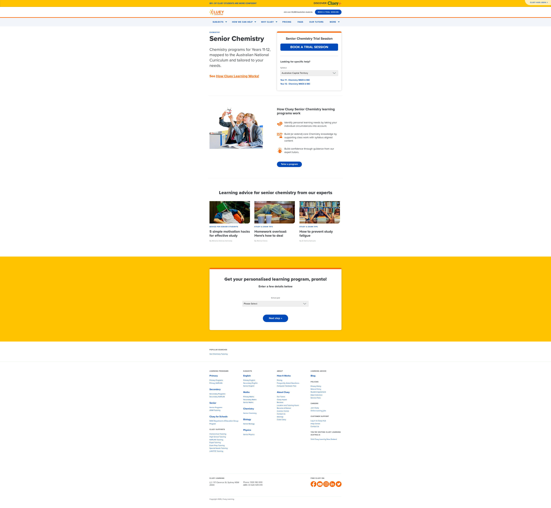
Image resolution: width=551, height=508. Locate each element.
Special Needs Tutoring (218, 448)
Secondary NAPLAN (217, 397)
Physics (247, 430)
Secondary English (250, 383)
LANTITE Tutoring (216, 451)
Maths (246, 392)
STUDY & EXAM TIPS (263, 226)
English (247, 376)
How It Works (284, 376)
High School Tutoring (217, 437)
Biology (247, 419)
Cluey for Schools (218, 416)
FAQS (300, 22)
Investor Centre (283, 411)
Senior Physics (249, 435)
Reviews (280, 402)
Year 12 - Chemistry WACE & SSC (295, 84)
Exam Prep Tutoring (217, 445)
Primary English (249, 380)
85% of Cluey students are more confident (233, 3)
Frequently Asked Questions (288, 383)
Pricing (286, 22)
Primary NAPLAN (215, 383)
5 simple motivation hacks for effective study (229, 234)
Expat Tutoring (215, 443)
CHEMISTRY (214, 32)
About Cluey (283, 392)
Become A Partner (284, 408)
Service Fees (316, 398)
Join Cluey (315, 408)
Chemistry (248, 409)
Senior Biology (249, 424)
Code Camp (281, 420)
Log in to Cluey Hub (318, 421)
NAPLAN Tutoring (216, 440)
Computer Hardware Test (286, 386)
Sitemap (280, 417)
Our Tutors (316, 22)
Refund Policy (316, 389)
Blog (313, 376)
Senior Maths (248, 402)
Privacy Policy (316, 386)
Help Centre (315, 424)
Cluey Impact (282, 400)
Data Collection (316, 395)
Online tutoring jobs (318, 411)
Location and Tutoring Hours (288, 405)
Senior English (248, 386)
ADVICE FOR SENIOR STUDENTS (223, 226)
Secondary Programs (217, 394)
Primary (213, 376)
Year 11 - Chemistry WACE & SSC (295, 80)
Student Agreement (318, 392)
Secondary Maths (250, 400)
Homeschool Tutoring (217, 434)
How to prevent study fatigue (316, 234)
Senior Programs (215, 407)
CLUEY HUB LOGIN (538, 2)
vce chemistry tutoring (218, 354)
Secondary (215, 389)
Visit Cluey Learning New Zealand (324, 439)
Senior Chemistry (250, 413)
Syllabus (283, 68)
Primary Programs (216, 380)
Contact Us (281, 414)
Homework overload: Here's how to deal (270, 234)
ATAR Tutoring (214, 410)
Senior (212, 403)
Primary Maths (248, 397)
